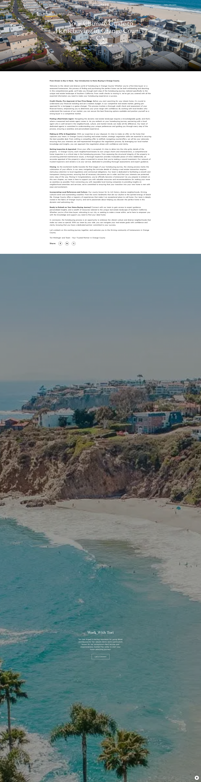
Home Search (49, 5)
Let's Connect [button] (100, 657)
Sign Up (61, 5)
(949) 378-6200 (170, 5)
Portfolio (37, 5)
